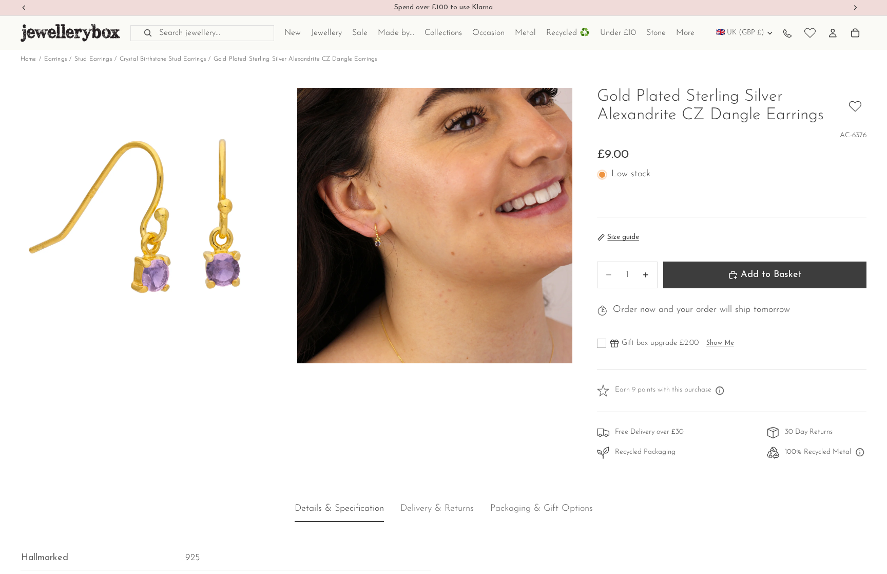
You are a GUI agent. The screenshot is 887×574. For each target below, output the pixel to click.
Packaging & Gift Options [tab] (541, 509)
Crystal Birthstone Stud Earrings (163, 59)
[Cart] (855, 33)
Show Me (720, 343)
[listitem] (685, 33)
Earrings (55, 59)
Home (28, 59)
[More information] (720, 390)
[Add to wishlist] (855, 106)
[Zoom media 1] (158, 225)
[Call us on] (787, 33)
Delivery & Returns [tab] (437, 509)
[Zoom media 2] (434, 225)
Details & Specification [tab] (339, 509)
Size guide (623, 237)
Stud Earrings (93, 59)
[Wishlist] (810, 33)
